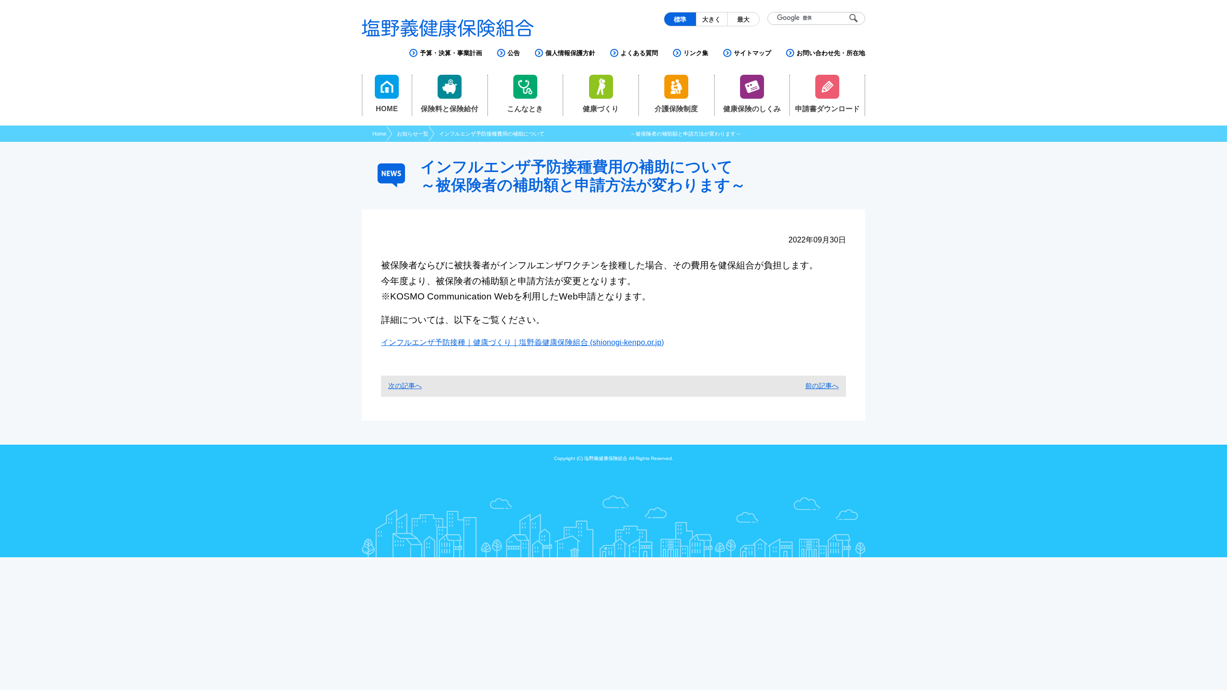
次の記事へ (405, 386)
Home (379, 134)
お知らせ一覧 (412, 134)
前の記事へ (822, 386)
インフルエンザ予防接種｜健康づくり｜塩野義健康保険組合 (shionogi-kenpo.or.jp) (522, 342)
